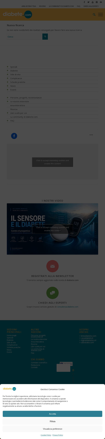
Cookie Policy (46, 435)
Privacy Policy (57, 435)
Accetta (52, 414)
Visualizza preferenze (52, 429)
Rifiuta (52, 421)
